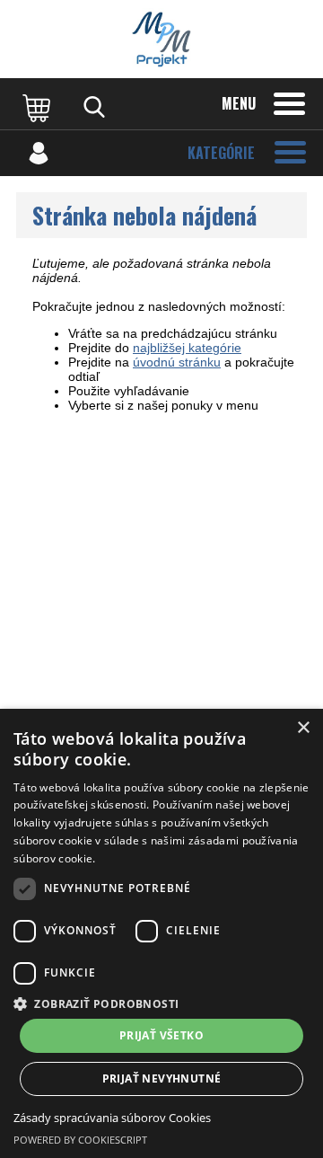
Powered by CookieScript (80, 1139)
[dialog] (161, 933)
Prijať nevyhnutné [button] (162, 1078)
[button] (161, 1003)
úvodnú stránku (177, 362)
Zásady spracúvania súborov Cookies (112, 1117)
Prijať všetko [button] (161, 1035)
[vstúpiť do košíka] (38, 106)
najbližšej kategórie (187, 347)
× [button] (303, 728)
